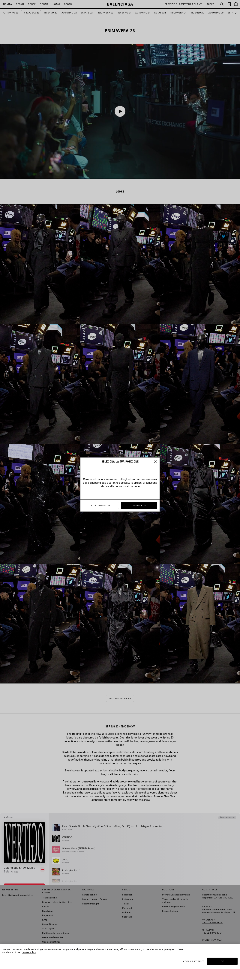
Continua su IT (100, 505)
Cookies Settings (193, 961)
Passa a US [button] (139, 505)
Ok (222, 961)
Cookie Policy (29, 952)
